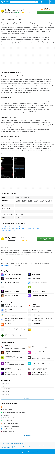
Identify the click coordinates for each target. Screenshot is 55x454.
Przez (10, 12)
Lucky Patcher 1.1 (5, 394)
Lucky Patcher (14, 10)
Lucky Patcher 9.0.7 (5, 386)
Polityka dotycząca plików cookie (15, 446)
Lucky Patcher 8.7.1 (5, 391)
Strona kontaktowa (6, 265)
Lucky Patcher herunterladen (24, 226)
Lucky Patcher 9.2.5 (5, 383)
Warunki (3, 446)
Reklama (13, 443)
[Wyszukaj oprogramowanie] (36, 2)
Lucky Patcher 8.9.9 (5, 388)
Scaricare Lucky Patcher (19, 228)
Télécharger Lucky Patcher (7, 226)
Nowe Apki (38, 446)
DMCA (44, 446)
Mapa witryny (20, 443)
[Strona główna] (1, 6)
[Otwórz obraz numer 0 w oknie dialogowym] (7, 167)
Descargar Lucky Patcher (34, 228)
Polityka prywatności (29, 446)
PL (50, 1)
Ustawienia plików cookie (7, 447)
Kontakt (7, 443)
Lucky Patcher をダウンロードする (9, 230)
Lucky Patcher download (40, 226)
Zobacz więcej (27, 398)
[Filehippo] (5, 2)
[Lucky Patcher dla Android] (2, 11)
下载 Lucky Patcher (5, 228)
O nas (2, 443)
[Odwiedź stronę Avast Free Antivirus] (45, 9)
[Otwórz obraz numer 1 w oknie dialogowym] (19, 167)
